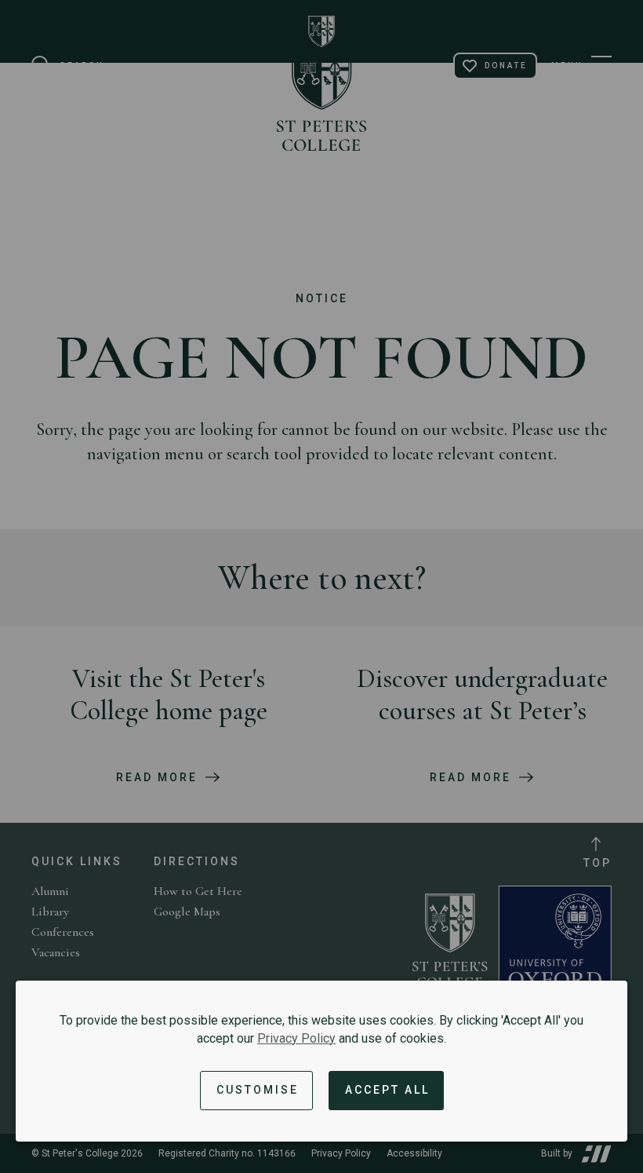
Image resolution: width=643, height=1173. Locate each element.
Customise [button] (257, 1089)
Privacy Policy (296, 1038)
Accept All (387, 1089)
